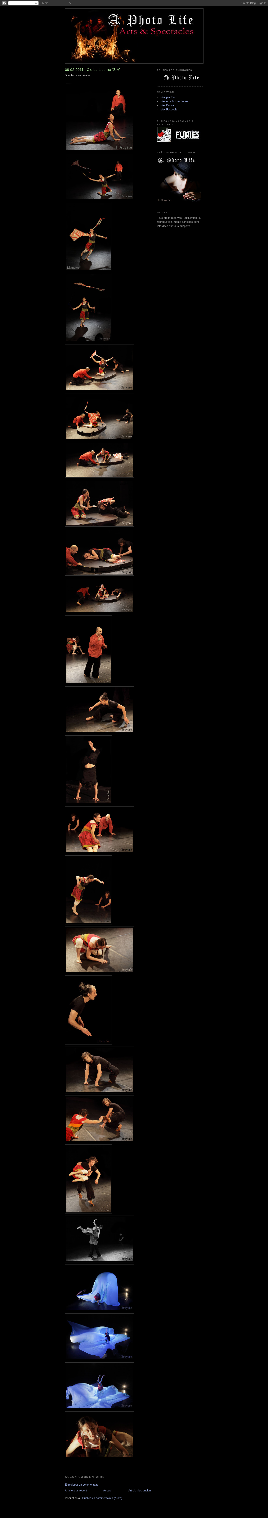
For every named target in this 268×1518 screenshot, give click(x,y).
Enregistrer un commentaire (81, 1484)
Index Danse (166, 105)
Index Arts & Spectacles (173, 101)
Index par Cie (167, 97)
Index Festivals (168, 109)
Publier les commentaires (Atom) (102, 1498)
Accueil (107, 1490)
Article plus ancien (139, 1490)
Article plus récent (76, 1490)
